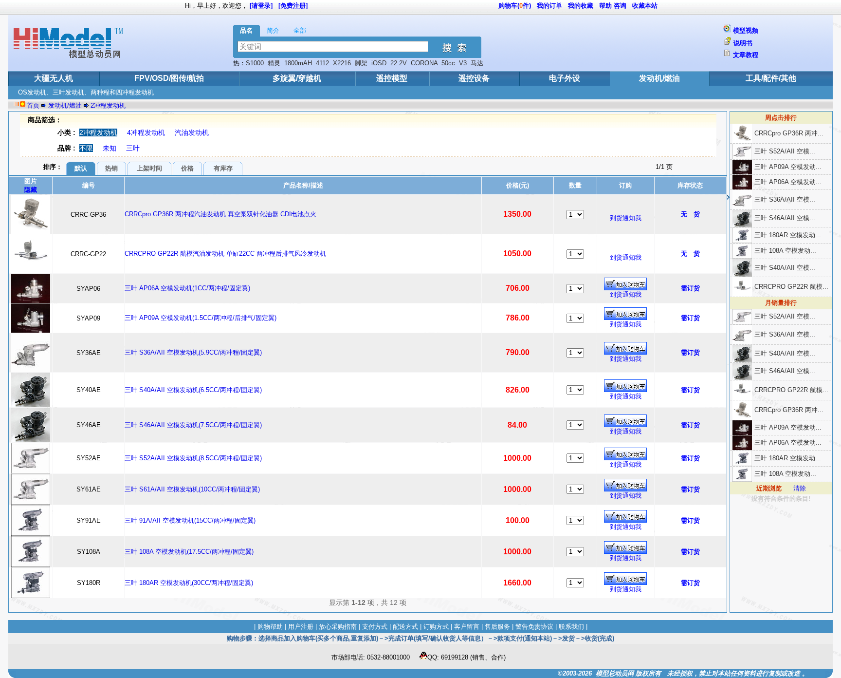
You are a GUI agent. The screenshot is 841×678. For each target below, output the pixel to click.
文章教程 (745, 54)
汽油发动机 (192, 132)
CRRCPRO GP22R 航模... (791, 286)
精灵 (274, 63)
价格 (187, 168)
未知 (109, 148)
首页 (33, 105)
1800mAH (298, 63)
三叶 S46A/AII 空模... (784, 218)
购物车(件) (514, 5)
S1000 (255, 63)
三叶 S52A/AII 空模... (784, 151)
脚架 (361, 63)
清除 (799, 488)
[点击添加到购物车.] (625, 284)
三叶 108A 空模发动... (785, 250)
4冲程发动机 (146, 132)
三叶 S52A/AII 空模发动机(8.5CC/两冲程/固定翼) (193, 458)
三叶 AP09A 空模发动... (788, 166)
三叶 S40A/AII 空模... (784, 267)
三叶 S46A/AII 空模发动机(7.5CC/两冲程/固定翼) (193, 425)
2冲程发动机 (108, 105)
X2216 (342, 63)
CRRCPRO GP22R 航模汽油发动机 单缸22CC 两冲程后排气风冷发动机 (225, 253)
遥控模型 (391, 78)
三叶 (133, 148)
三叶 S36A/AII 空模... (784, 199)
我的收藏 (580, 5)
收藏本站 (645, 5)
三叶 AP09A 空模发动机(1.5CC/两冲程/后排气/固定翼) (200, 317)
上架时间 (149, 168)
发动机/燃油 (659, 78)
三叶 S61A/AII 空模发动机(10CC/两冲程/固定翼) (192, 489)
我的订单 (549, 5)
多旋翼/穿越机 (297, 78)
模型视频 (745, 30)
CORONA (424, 63)
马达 (477, 63)
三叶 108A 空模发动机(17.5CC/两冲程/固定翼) (189, 551)
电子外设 (564, 78)
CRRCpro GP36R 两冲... (788, 133)
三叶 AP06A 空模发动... (788, 182)
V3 (463, 63)
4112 (322, 63)
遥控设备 (474, 78)
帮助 (605, 5)
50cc (448, 63)
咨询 (620, 5)
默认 (80, 168)
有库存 (223, 168)
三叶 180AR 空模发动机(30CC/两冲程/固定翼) (189, 582)
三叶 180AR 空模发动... (787, 235)
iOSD (378, 63)
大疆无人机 (53, 78)
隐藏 (30, 189)
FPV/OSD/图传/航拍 (169, 78)
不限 (86, 148)
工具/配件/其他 (771, 78)
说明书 (742, 43)
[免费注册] (293, 5)
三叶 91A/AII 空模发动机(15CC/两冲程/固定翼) (190, 520)
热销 (111, 168)
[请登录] (261, 5)
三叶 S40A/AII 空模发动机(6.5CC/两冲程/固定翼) (193, 390)
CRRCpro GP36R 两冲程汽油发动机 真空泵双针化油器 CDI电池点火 (220, 214)
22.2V (398, 63)
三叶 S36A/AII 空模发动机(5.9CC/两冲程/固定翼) (193, 352)
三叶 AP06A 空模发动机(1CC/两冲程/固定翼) (187, 288)
